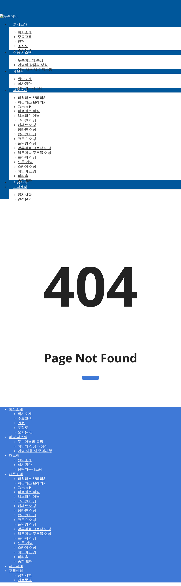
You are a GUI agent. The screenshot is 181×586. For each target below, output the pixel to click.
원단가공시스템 (30, 469)
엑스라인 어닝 (29, 496)
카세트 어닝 (27, 506)
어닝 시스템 (18, 437)
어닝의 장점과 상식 (33, 446)
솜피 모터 (25, 561)
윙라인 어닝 (27, 510)
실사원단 (25, 465)
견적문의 (25, 580)
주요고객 (25, 418)
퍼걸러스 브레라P (31, 483)
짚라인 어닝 (27, 501)
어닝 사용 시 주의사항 (35, 451)
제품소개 (16, 474)
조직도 (23, 428)
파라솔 (23, 557)
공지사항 (25, 575)
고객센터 (16, 571)
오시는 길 (25, 432)
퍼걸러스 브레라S (31, 478)
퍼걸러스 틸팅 (29, 492)
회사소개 (16, 409)
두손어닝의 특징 (30, 441)
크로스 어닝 (27, 520)
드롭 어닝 (25, 543)
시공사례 (16, 566)
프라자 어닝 (27, 538)
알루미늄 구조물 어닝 (34, 533)
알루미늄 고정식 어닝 (34, 529)
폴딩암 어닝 (27, 524)
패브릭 (14, 455)
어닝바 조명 (27, 552)
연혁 (21, 423)
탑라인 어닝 (27, 515)
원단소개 (25, 460)
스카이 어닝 (27, 547)
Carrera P (24, 488)
